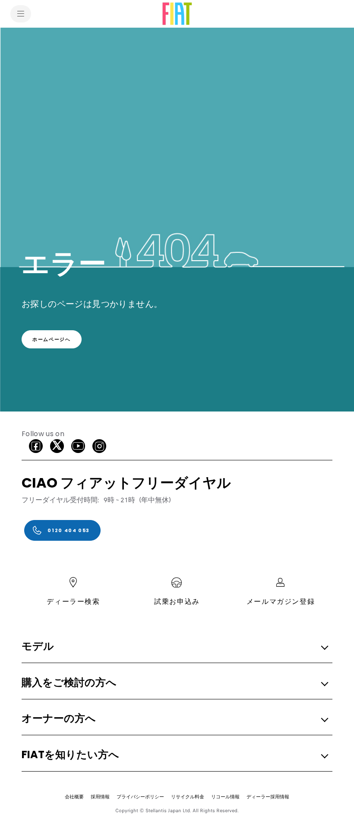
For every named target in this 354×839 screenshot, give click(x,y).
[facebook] (36, 446)
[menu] (21, 14)
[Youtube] (78, 446)
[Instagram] (99, 446)
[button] (174, 647)
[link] (52, 339)
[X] (57, 446)
